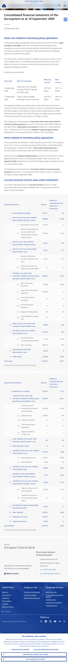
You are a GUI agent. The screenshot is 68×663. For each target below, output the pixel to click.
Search (59, 5)
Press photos (6, 601)
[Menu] (64, 5)
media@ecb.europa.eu (51, 573)
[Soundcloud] (60, 621)
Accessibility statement (54, 603)
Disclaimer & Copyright (32, 592)
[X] (41, 621)
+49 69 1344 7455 (49, 570)
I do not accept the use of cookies (35, 659)
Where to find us (8, 607)
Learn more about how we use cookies (46, 649)
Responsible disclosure (32, 598)
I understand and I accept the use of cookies (35, 654)
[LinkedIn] (46, 621)
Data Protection (51, 592)
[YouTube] (55, 621)
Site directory (7, 611)
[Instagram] (50, 621)
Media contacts (12, 574)
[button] (64, 2)
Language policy (51, 605)
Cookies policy (51, 600)
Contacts (5, 604)
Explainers (5, 598)
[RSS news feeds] (64, 621)
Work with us (6, 595)
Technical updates (30, 595)
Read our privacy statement (20, 649)
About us (5, 592)
